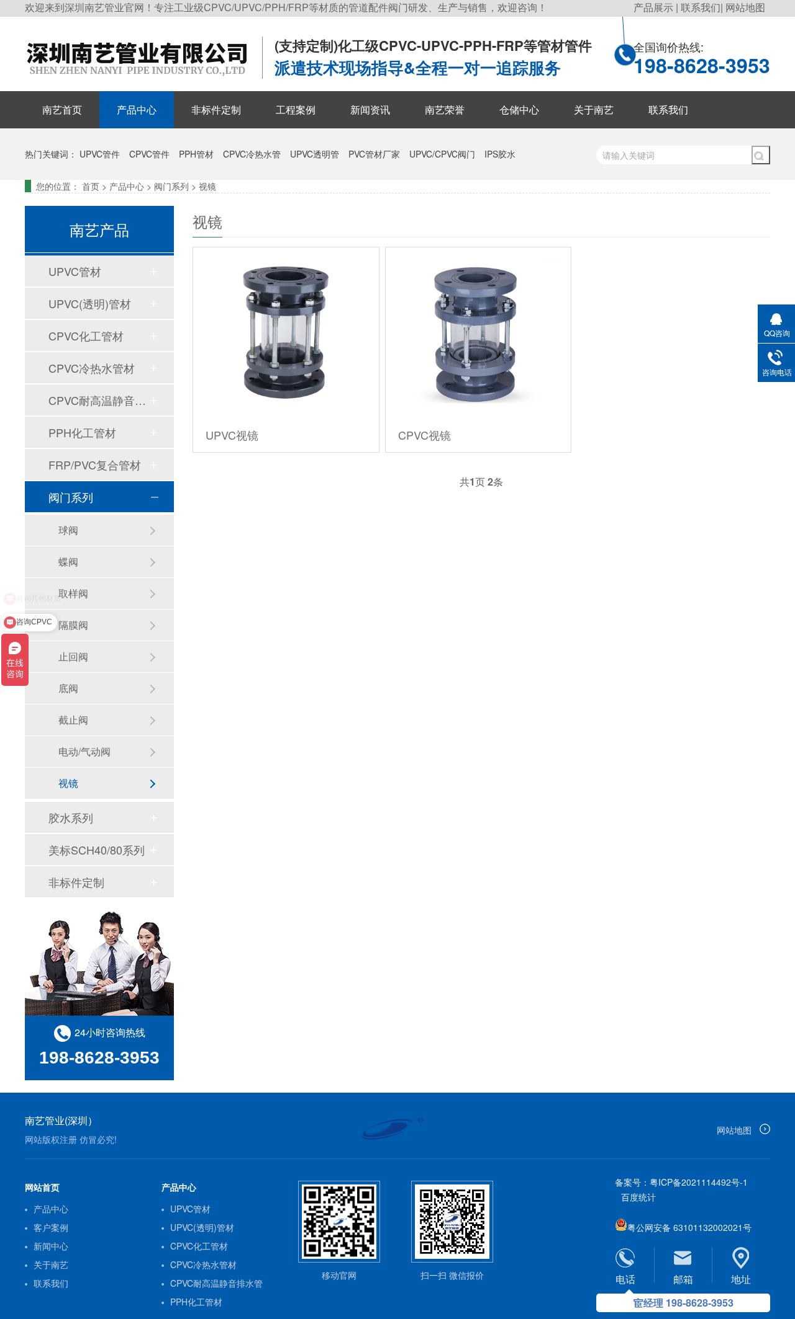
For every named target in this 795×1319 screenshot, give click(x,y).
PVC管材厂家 (374, 154)
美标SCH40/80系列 (96, 850)
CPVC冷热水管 (252, 154)
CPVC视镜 (424, 435)
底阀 (68, 688)
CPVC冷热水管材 (91, 368)
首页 (90, 186)
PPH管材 (196, 154)
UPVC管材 (74, 271)
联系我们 (700, 7)
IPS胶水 (500, 154)
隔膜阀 (73, 625)
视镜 (207, 186)
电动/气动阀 (84, 751)
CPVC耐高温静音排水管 (98, 400)
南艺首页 (62, 109)
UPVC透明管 (314, 154)
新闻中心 (51, 1246)
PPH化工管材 (82, 432)
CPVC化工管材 (86, 335)
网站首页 (42, 1187)
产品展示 (655, 7)
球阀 (68, 530)
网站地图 (745, 7)
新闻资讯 (370, 109)
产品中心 (137, 109)
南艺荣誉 (445, 109)
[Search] (761, 155)
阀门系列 (171, 186)
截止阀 (73, 720)
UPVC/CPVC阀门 (442, 154)
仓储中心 (519, 109)
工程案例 (296, 109)
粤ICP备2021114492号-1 (699, 1182)
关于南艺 (594, 109)
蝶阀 (68, 561)
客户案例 (51, 1227)
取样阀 (73, 593)
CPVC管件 (149, 154)
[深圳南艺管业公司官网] (143, 77)
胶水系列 (70, 817)
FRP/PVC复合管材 (94, 464)
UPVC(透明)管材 (89, 303)
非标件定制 (216, 109)
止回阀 (73, 656)
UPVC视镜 (232, 435)
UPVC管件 (100, 154)
